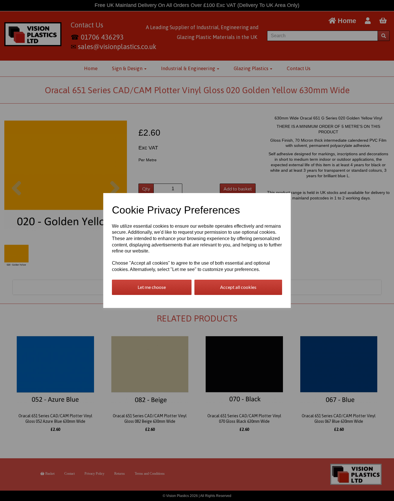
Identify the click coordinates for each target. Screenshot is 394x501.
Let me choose (152, 287)
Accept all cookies (238, 287)
